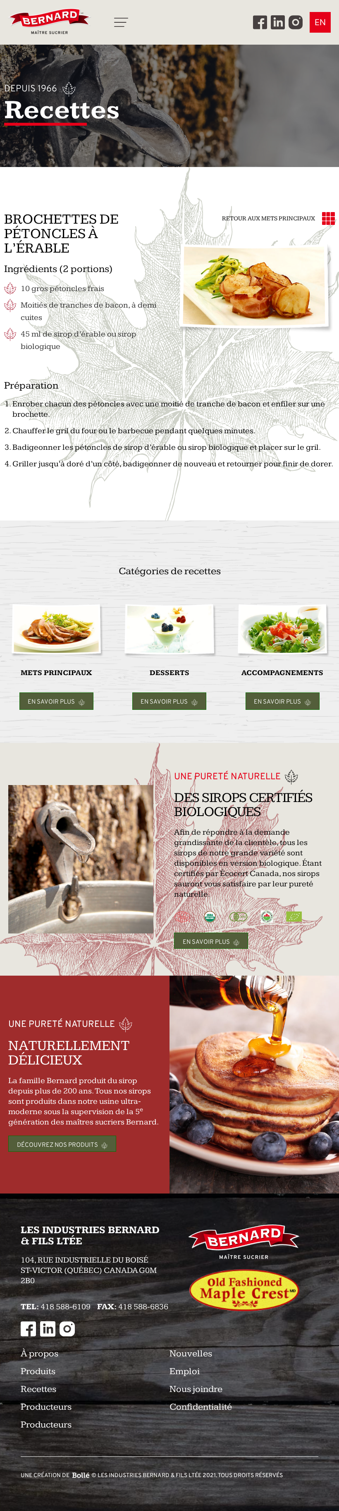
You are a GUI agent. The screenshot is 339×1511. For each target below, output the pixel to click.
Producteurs (46, 1407)
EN (320, 22)
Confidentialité (201, 1407)
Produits (38, 1371)
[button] (121, 22)
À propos (39, 1353)
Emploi (185, 1371)
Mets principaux (288, 218)
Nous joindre (196, 1389)
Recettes (38, 1389)
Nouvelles (191, 1353)
